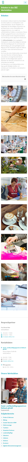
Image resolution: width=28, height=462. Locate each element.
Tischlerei (5, 428)
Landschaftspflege (8, 433)
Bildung (5, 420)
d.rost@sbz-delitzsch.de (8, 337)
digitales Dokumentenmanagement (12, 446)
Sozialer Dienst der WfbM (9, 422)
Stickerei (5, 440)
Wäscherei (6, 435)
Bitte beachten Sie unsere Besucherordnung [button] (13, 76)
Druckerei (5, 443)
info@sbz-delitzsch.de (8, 361)
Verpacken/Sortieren (8, 430)
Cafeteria (5, 438)
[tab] (14, 78)
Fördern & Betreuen (8, 417)
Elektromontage (7, 425)
